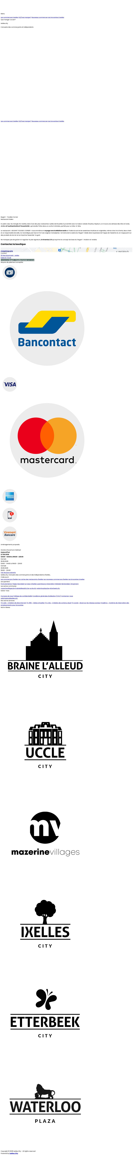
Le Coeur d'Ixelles (31, 584)
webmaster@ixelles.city (9, 598)
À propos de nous (7, 596)
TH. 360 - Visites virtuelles (35, 603)
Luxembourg (41, 584)
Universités (50, 584)
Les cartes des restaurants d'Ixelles (30, 579)
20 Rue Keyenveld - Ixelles (10, 255)
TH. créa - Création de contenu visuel (58, 603)
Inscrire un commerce (9, 593)
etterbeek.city (55, 588)
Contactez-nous (67, 596)
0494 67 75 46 (6, 258)
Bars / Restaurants (8, 214)
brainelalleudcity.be (22, 588)
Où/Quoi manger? (24, 17)
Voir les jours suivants (8, 573)
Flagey (14, 584)
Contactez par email (17, 260)
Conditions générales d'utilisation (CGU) (47, 596)
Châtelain (57, 584)
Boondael (20, 584)
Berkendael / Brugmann (70, 584)
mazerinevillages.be (8, 588)
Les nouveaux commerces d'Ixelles (56, 579)
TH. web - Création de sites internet (13, 603)
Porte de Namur (6, 584)
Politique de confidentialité (22, 596)
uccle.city (33, 588)
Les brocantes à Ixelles (56, 17)
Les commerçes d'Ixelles (9, 579)
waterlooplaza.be (43, 588)
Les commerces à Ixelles (9, 17)
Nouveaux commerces (40, 17)
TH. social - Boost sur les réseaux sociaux (86, 603)
